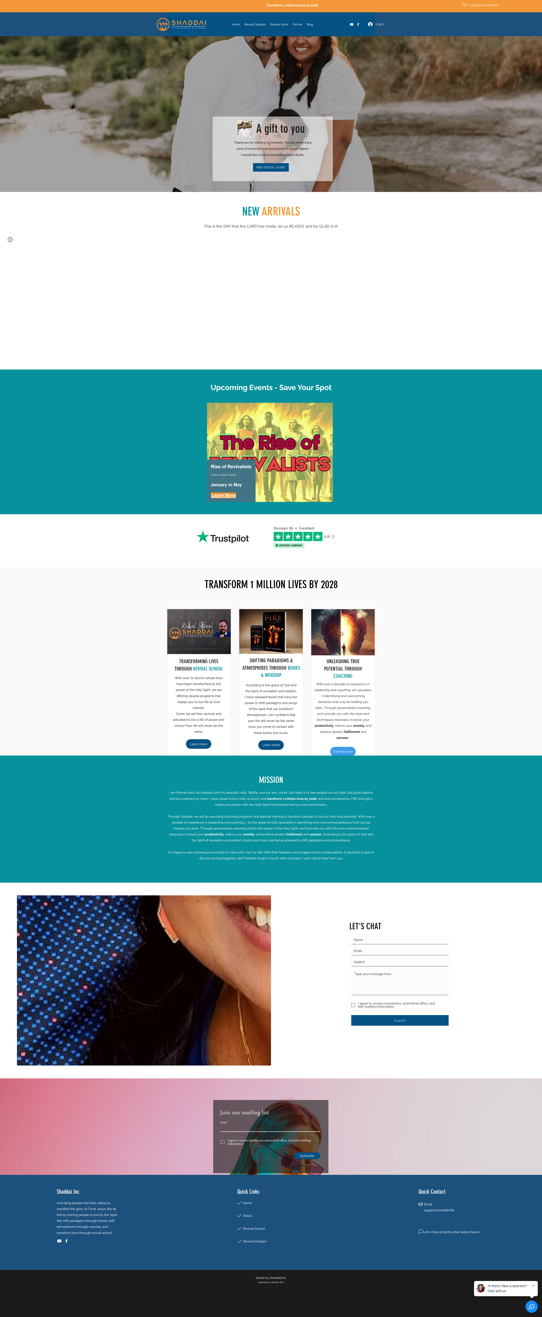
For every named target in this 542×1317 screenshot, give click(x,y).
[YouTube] (352, 24)
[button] (343, 751)
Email (223, 1122)
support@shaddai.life (439, 1210)
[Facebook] (358, 24)
